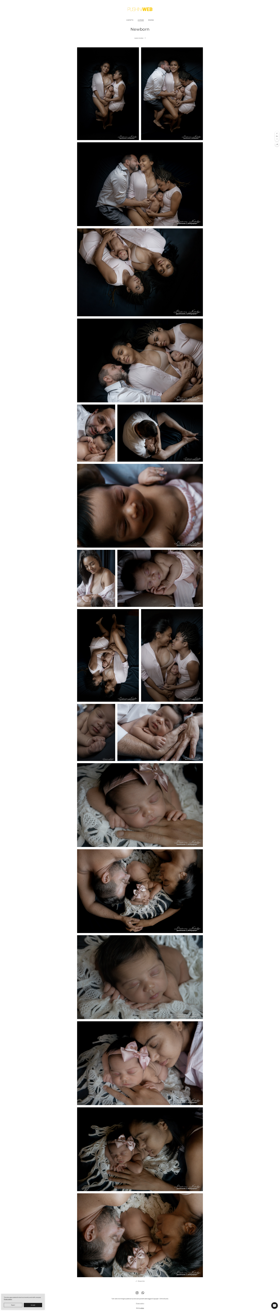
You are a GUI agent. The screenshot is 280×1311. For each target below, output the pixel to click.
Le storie (141, 20)
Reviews (151, 20)
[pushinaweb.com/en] (140, 9)
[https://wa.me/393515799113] (143, 1293)
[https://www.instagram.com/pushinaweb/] (137, 1293)
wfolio (142, 1308)
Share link (141, 1281)
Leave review (138, 38)
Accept (33, 1305)
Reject (13, 1305)
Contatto (129, 20)
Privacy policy (140, 1303)
